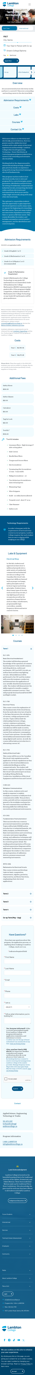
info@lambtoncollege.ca (12, 1299)
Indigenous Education (16, 1200)
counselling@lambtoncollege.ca (11, 323)
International (23, 28)
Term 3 (5, 902)
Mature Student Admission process (12, 325)
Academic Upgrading (20, 331)
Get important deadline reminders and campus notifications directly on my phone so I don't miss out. (18, 1059)
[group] (10, 72)
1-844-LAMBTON (10, 1141)
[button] (29, 4)
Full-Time (6, 28)
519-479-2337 (8, 1121)
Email (7, 980)
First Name (9, 957)
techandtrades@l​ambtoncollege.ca (10, 1125)
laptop (22, 537)
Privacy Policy (26, 1364)
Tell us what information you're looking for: (17, 1015)
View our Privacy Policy (17, 1044)
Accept (14, 1371)
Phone (7, 991)
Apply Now (8, 61)
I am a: (7, 1003)
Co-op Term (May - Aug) (12, 918)
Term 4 (5, 910)
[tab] (17, 99)
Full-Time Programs (14, 22)
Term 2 (5, 894)
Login (5, 1294)
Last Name (9, 968)
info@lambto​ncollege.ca (12, 1144)
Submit (15, 1089)
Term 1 (5, 649)
